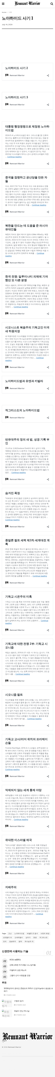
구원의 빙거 (19, 1001)
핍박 (20, 941)
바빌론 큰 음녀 (32, 933)
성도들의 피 (7, 937)
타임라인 (44, 1060)
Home (4, 12)
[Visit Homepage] (27, 3)
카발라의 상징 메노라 (18, 970)
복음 (3, 1060)
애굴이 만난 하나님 (21, 1011)
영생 (35, 937)
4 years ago (20, 1005)
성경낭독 (24, 1060)
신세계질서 (19, 937)
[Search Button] (52, 4)
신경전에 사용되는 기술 (15, 951)
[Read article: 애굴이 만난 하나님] (7, 1013)
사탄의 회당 (45, 933)
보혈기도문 (13, 1060)
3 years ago (10, 995)
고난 (10, 933)
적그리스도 (44, 937)
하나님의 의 (29, 941)
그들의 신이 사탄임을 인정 (20, 975)
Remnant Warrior (14, 1047)
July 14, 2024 (7, 25)
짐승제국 (12, 941)
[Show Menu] (3, 4)
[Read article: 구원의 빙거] (7, 1003)
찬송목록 (34, 1060)
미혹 (10, 12)
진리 (4, 941)
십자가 (28, 937)
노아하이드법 (19, 933)
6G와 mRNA (15, 960)
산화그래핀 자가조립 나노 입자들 (23, 965)
